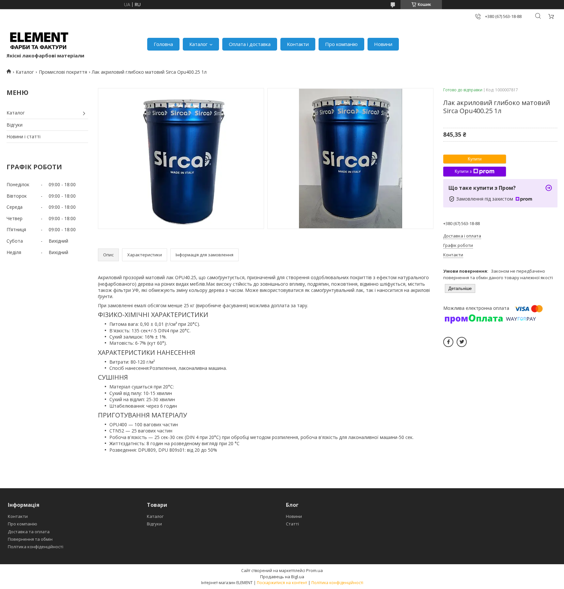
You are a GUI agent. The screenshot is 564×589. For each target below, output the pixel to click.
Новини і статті (23, 136)
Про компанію (341, 44)
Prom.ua (314, 570)
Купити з (463, 171)
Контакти (298, 44)
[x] (462, 342)
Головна (163, 44)
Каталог (198, 44)
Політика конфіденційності (35, 547)
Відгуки (15, 125)
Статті (292, 524)
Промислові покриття (63, 72)
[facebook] (448, 342)
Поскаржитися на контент (282, 582)
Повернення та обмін (30, 539)
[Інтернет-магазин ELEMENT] (39, 40)
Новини (383, 44)
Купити (474, 159)
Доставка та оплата (29, 532)
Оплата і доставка (250, 44)
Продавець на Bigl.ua (282, 577)
